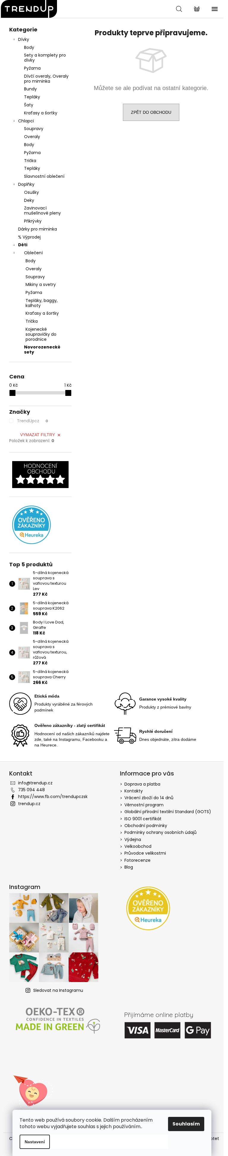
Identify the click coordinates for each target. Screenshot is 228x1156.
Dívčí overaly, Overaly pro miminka (46, 78)
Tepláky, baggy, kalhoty (42, 303)
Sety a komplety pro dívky (45, 57)
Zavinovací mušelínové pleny (42, 210)
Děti (22, 245)
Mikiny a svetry (41, 284)
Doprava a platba (142, 784)
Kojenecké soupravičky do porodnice (41, 334)
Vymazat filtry (37, 434)
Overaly (32, 137)
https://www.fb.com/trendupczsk (53, 797)
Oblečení (33, 253)
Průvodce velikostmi (145, 853)
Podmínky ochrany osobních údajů (160, 832)
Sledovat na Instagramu (58, 990)
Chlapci (26, 121)
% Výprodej (29, 237)
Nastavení (35, 1141)
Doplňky (26, 184)
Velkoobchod (137, 846)
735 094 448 (31, 790)
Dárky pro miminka (37, 229)
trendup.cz (29, 804)
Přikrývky (33, 221)
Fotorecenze (137, 860)
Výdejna (132, 839)
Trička (30, 161)
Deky (29, 200)
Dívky (23, 39)
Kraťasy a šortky (40, 113)
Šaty (28, 105)
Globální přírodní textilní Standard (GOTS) (167, 812)
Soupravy (33, 129)
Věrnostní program (144, 805)
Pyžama (32, 68)
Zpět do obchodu (151, 112)
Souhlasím (186, 1123)
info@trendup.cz (35, 783)
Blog (128, 867)
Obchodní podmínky (145, 826)
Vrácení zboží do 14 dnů (148, 798)
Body (29, 47)
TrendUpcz (32, 421)
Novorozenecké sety (42, 349)
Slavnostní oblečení (44, 176)
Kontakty (133, 791)
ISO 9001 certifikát (143, 819)
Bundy (30, 89)
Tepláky (32, 97)
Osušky (31, 192)
